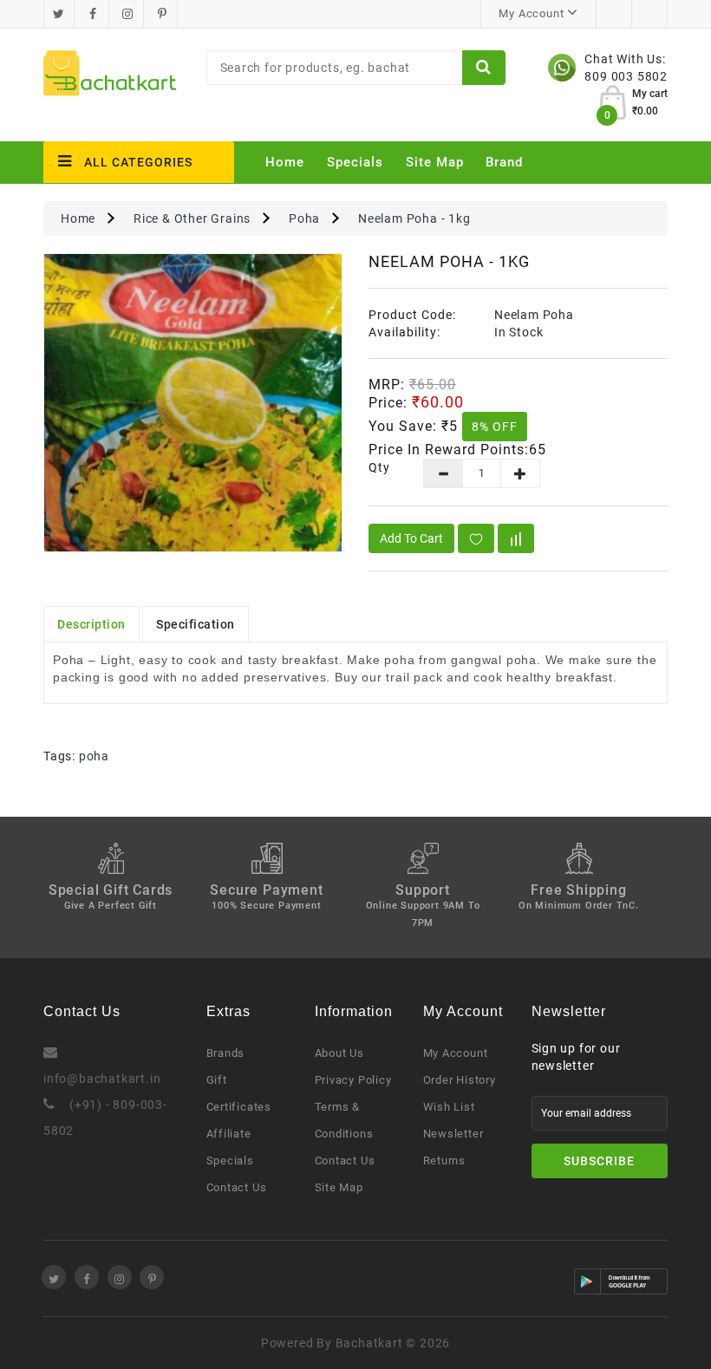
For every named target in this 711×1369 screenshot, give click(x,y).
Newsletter (453, 1133)
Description (91, 624)
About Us (339, 1052)
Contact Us (236, 1187)
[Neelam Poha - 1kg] (192, 402)
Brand (504, 162)
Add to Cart (411, 538)
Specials (355, 162)
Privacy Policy (353, 1079)
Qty (379, 467)
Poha (304, 218)
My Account (455, 1052)
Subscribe (599, 1161)
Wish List (449, 1106)
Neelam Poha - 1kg (414, 218)
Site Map (435, 162)
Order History (459, 1079)
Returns (444, 1160)
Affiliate (228, 1133)
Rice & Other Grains (192, 218)
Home (284, 162)
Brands (225, 1052)
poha (94, 756)
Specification (195, 624)
